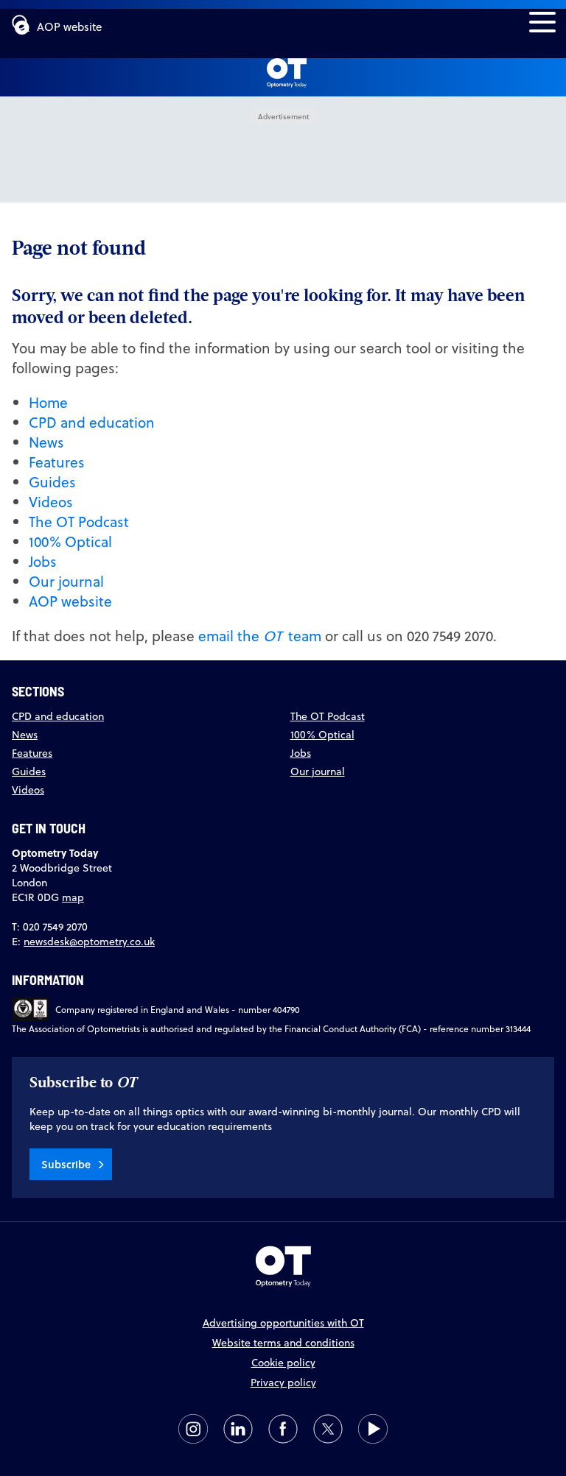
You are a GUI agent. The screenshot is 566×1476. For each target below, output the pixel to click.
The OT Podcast (79, 522)
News (46, 442)
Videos (51, 502)
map (73, 897)
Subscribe (66, 1164)
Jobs (43, 561)
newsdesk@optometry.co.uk (89, 941)
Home (48, 402)
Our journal (66, 581)
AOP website (69, 27)
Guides (52, 482)
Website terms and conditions (283, 1342)
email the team (259, 636)
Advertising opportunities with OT (283, 1323)
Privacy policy (283, 1382)
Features (57, 462)
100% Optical (70, 541)
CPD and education (92, 422)
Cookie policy (283, 1362)
